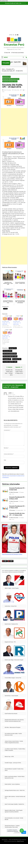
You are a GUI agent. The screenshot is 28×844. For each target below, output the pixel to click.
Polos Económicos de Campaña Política (12, 554)
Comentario (7, 430)
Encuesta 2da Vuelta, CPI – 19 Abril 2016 (6, 323)
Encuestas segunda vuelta (10, 361)
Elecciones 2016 (7, 351)
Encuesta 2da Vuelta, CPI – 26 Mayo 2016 (6, 337)
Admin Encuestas (7, 90)
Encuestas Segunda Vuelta (10, 81)
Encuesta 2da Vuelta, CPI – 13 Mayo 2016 (17, 323)
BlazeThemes (20, 841)
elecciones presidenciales (9, 353)
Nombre (6, 448)
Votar (23, 832)
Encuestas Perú (14, 44)
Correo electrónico (9, 454)
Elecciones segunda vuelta (10, 356)
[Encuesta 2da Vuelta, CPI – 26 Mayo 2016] (7, 332)
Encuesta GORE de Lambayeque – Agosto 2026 (12, 3)
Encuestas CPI (6, 77)
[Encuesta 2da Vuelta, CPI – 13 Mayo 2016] (18, 318)
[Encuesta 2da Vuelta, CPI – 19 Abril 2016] (7, 318)
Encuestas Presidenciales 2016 (11, 79)
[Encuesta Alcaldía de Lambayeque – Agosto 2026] (23, 64)
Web (5, 460)
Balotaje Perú (12, 348)
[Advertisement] (14, 20)
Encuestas (12, 510)
